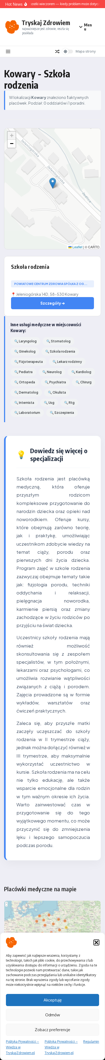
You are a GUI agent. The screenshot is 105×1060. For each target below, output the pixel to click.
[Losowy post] (57, 51)
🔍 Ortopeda (24, 382)
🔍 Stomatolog (58, 341)
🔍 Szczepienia (62, 413)
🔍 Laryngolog (25, 341)
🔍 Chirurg (84, 382)
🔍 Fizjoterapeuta (28, 362)
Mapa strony (86, 51)
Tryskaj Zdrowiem (46, 22)
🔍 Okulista (57, 392)
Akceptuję (53, 1000)
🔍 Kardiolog (81, 372)
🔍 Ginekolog (25, 351)
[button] (96, 942)
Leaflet (77, 247)
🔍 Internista (24, 403)
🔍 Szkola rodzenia (60, 351)
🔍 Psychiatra (55, 382)
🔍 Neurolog (52, 372)
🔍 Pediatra (23, 372)
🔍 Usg (49, 403)
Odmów (52, 1014)
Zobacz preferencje (52, 1029)
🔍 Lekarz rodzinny (67, 362)
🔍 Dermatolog (26, 392)
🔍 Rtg (69, 403)
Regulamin (91, 1042)
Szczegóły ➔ (52, 303)
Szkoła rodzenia (30, 266)
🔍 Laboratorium (27, 413)
